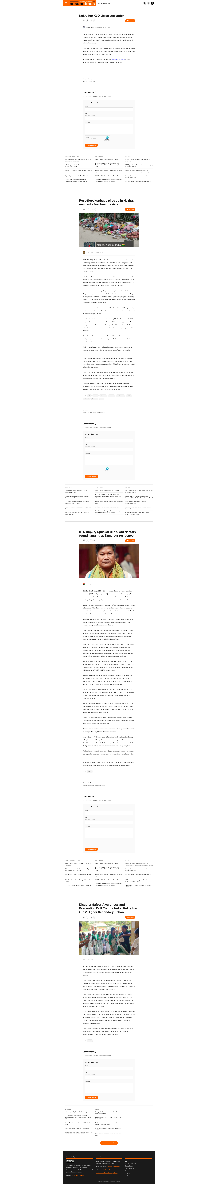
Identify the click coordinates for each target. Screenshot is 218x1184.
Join (126, 1161)
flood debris (94, 399)
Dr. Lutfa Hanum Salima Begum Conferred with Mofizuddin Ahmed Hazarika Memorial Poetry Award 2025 (108, 164)
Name (86, 106)
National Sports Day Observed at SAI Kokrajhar (107, 159)
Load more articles (109, 1143)
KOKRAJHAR (88, 591)
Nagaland (122, 59)
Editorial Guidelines (130, 1163)
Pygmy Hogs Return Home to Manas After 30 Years (77, 176)
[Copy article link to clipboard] (94, 20)
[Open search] (148, 3)
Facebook (112, 1170)
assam (101, 399)
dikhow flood (103, 395)
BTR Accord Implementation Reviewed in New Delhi (78, 885)
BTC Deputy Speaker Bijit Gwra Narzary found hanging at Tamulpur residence (139, 165)
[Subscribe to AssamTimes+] (152, 3)
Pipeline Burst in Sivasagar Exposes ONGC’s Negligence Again (109, 171)
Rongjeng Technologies (113, 1166)
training (114, 59)
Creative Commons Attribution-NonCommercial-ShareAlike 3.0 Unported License (78, 1167)
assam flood (111, 395)
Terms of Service (129, 1168)
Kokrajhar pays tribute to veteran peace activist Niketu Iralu (78, 875)
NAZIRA (86, 260)
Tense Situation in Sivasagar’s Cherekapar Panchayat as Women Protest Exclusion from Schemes (108, 180)
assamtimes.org (77, 1172)
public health (86, 399)
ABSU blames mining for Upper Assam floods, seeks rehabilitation (78, 864)
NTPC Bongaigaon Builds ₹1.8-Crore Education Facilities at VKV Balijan (76, 165)
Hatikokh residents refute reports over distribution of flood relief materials (138, 182)
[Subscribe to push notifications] (144, 3)
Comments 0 (131, 21)
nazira (89, 395)
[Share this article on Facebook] (87, 20)
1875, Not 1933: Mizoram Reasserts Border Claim (107, 176)
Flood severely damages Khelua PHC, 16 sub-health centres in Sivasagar (77, 513)
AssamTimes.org (71, 1165)
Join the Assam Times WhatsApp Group (106, 1173)
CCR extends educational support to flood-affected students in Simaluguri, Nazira (77, 502)
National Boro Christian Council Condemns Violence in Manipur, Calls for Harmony (78, 171)
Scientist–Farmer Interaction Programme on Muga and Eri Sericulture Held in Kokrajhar (78, 869)
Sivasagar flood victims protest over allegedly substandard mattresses (136, 176)
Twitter (105, 1170)
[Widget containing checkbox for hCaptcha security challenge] (97, 138)
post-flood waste (120, 395)
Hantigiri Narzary (90, 27)
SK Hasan (88, 252)
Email (90, 114)
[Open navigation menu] (66, 3)
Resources (127, 1171)
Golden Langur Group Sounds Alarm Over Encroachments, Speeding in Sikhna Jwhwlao (76, 180)
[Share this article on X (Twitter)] (91, 20)
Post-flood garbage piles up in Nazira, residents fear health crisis (137, 160)
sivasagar (95, 395)
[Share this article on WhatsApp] (84, 20)
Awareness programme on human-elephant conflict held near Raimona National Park (78, 160)
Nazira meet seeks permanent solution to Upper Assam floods (78, 508)
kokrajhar (90, 771)
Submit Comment (91, 145)
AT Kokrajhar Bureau (91, 584)
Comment (87, 122)
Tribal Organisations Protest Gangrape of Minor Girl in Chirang (78, 880)
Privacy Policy (129, 1166)
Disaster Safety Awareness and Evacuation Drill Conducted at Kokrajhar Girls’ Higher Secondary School (139, 171)
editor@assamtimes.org (77, 1175)
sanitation (129, 395)
